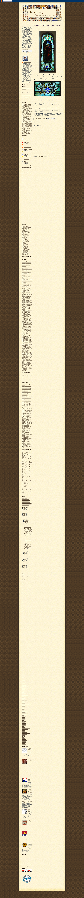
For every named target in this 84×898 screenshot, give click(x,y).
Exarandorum (26, 154)
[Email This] (48, 118)
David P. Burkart (24, 234)
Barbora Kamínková (25, 228)
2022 (24, 513)
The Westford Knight (25, 132)
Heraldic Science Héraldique (26, 194)
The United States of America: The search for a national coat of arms (27, 126)
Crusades (23, 602)
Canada (23, 589)
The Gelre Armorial (25, 351)
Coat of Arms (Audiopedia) (26, 388)
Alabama (23, 575)
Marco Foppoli (24, 239)
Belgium (23, 583)
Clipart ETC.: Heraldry (25, 501)
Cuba (23, 603)
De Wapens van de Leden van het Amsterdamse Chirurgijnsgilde (27, 187)
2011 (24, 566)
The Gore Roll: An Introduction (27, 124)
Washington (24, 739)
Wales (23, 737)
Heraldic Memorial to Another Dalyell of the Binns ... (28, 534)
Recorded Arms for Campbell (27, 341)
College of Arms (24, 597)
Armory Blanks (24, 498)
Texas (23, 726)
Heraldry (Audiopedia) (25, 402)
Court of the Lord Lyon (28, 149)
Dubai (23, 608)
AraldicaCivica (24, 179)
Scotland (37, 119)
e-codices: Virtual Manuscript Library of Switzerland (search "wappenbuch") (27, 305)
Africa (23, 573)
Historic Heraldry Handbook (26, 487)
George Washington (25, 625)
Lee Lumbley (24, 238)
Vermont (23, 735)
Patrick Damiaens (25, 244)
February (25, 558)
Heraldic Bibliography (25, 191)
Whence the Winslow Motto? (26, 133)
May (25, 554)
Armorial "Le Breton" (25, 273)
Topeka (23, 730)
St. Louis (23, 718)
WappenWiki (24, 370)
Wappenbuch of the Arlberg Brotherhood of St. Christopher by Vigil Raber (27, 368)
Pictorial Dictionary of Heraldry (27, 503)
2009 (24, 568)
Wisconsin (24, 744)
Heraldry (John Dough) (26, 403)
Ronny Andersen (25, 247)
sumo (23, 720)
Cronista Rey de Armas (26, 601)
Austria (23, 580)
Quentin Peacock (25, 246)
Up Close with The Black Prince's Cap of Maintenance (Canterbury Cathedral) (26, 444)
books (23, 586)
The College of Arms (25, 425)
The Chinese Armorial (25, 350)
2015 (24, 561)
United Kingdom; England (26, 733)
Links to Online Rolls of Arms (26, 326)
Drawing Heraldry (25, 395)
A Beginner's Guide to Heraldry (27, 172)
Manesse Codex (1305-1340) (27, 330)
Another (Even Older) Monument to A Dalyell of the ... (28, 531)
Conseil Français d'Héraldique (27, 300)
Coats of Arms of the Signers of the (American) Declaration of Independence (27, 390)
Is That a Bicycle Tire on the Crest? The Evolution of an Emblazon (26, 114)
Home (48, 153)
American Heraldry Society (26, 576)
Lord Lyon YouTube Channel (26, 421)
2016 (24, 560)
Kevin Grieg (24, 236)
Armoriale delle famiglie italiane (27, 289)
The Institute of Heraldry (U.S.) (27, 377)
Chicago (23, 591)
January (25, 559)
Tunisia (23, 731)
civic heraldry (24, 593)
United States (24, 734)
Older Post (60, 153)
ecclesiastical (24, 610)
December (26, 520)
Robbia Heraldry (24, 488)
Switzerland (24, 723)
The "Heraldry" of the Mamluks (27, 123)
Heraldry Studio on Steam (26, 502)
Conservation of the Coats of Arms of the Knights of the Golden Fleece (26, 393)
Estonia (23, 615)
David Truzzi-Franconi (25, 235)
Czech (23, 604)
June (25, 553)
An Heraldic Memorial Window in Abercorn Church (27, 540)
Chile (23, 592)
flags (23, 619)
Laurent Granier (24, 237)
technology (24, 724)
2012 (24, 565)
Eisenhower (24, 613)
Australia (23, 579)
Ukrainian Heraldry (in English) (27, 356)
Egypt (23, 612)
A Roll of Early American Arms (27, 261)
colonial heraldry (24, 599)
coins (23, 596)
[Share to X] (51, 118)
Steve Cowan (24, 252)
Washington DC (24, 740)
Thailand (23, 727)
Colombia (23, 598)
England (23, 614)
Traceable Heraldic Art (25, 505)
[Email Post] (46, 118)
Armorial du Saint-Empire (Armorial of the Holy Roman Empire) (26, 277)
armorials (23, 577)
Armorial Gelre (24, 283)
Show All (31, 165)
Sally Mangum (24, 248)
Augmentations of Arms (26, 110)
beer (23, 582)
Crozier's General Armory (26, 301)
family (23, 617)
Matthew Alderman (25, 240)
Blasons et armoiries (27, 147)
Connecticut (24, 600)
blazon (23, 584)
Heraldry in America (25, 197)
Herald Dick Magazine (27, 156)
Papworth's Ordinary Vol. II (26, 340)
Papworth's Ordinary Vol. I (26, 339)
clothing (23, 595)
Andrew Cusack (26, 142)
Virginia (23, 736)
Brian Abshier (24, 230)
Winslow (23, 743)
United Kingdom (24, 732)
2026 (24, 508)
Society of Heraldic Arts (26, 249)
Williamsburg (24, 742)
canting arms (24, 590)
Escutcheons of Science (26, 307)
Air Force (23, 574)
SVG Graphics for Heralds (26, 504)
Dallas (23, 606)
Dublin (23, 609)
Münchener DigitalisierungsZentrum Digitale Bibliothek (26, 335)
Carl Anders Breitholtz (25, 231)
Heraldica (23, 195)
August (25, 551)
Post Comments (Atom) (43, 156)
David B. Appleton (27, 62)
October (25, 548)
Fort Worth (24, 622)
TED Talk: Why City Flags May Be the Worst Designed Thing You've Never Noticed (27, 423)
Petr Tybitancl (24, 245)
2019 (24, 516)
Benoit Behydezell (25, 229)
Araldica (25, 144)
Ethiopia (23, 616)
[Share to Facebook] (53, 118)
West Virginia (24, 741)
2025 (24, 509)
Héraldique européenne (26, 196)
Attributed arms (24, 578)
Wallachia (23, 738)
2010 (24, 567)
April (25, 555)
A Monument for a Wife (27, 527)
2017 (24, 519)
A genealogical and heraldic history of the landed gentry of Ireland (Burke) (27, 459)
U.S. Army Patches (25, 378)
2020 (24, 515)
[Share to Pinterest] (54, 118)
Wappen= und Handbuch (26, 362)
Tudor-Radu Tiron (25, 254)
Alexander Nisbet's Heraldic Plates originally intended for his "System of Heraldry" (26, 263)
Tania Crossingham (25, 253)
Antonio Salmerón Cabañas (26, 227)
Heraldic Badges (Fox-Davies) (27, 482)
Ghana (23, 628)
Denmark (23, 607)
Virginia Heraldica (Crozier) (26, 357)
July (25, 552)
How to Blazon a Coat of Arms (27, 410)
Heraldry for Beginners (26, 484)
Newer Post (35, 153)
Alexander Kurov (25, 226)
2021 (24, 514)
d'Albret (23, 605)
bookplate (23, 585)
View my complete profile (26, 82)
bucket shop (24, 587)
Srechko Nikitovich (25, 250)
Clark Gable (24, 594)
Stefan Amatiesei (25, 251)
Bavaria (23, 581)
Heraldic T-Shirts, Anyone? (29, 810)
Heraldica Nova (26, 159)
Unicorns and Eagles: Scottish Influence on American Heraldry (27, 439)
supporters (24, 721)
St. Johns (23, 717)
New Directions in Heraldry (26, 118)
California (23, 588)
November (26, 521)
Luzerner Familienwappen (26, 329)
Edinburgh (24, 611)
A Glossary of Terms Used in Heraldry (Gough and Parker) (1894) (27, 462)
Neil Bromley (24, 243)
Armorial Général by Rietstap (27, 284)
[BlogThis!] (49, 118)
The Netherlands (25, 729)
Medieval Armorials (25, 333)
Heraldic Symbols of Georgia (26, 483)
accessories (24, 572)
